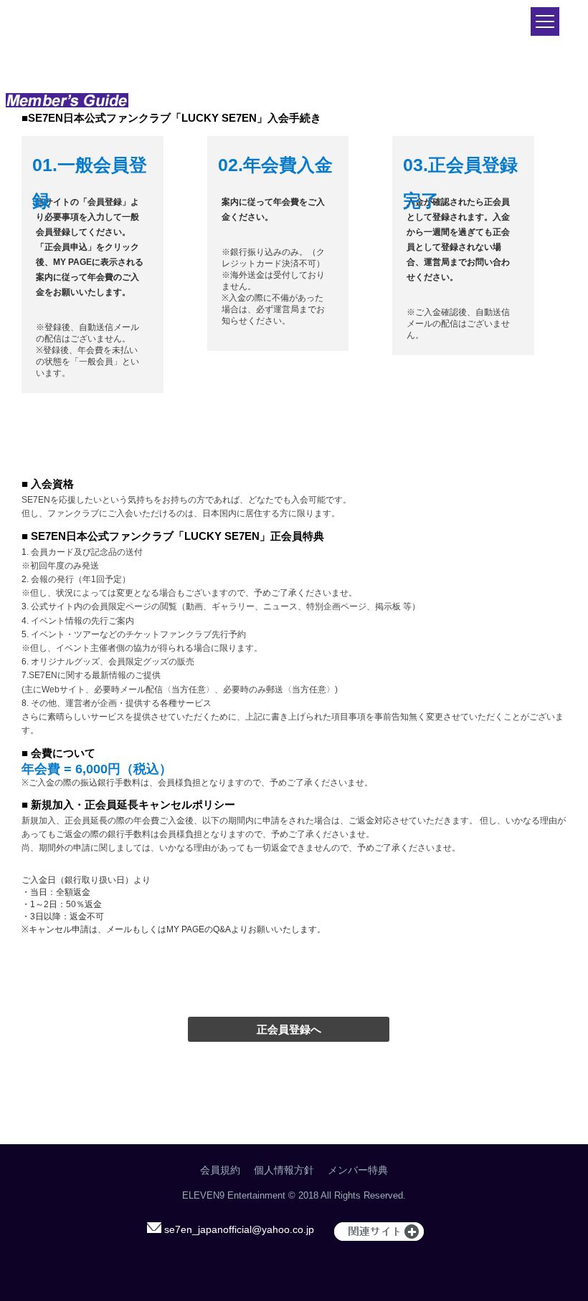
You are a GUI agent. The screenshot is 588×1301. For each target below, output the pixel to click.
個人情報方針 (284, 1170)
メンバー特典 (358, 1170)
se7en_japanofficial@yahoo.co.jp (237, 1229)
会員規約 (220, 1170)
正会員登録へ (289, 1029)
